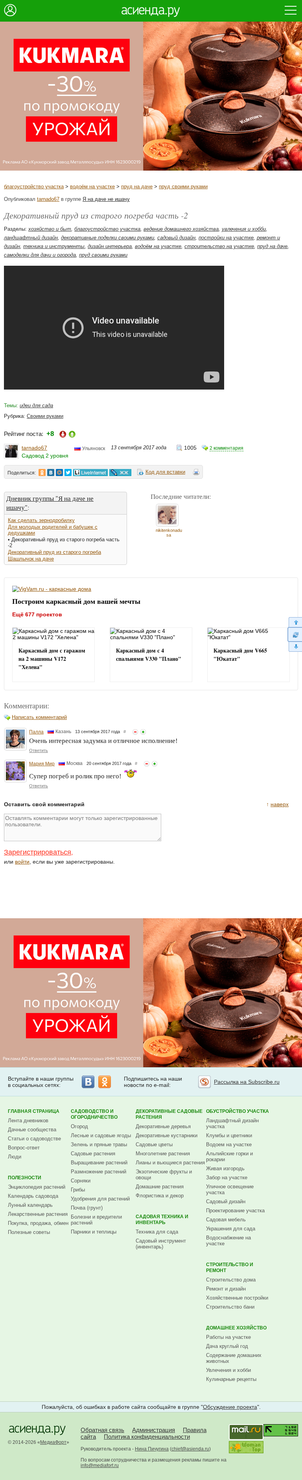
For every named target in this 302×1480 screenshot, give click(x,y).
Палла (36, 732)
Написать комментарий (39, 717)
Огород (79, 1126)
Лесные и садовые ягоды (101, 1135)
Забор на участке (226, 1177)
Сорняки (80, 1181)
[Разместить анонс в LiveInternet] (90, 472)
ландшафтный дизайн (31, 238)
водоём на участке (92, 186)
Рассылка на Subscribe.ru (247, 1082)
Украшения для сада (230, 1229)
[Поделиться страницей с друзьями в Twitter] (68, 472)
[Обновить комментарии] (294, 634)
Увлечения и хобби (228, 1370)
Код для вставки (165, 472)
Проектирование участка (235, 1210)
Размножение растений (98, 1172)
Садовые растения (93, 1153)
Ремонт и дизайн (226, 1289)
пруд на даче (137, 186)
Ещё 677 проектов (37, 614)
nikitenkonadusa (169, 532)
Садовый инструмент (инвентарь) (161, 1244)
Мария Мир (42, 764)
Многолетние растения (163, 1153)
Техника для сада (157, 1232)
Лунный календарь (30, 1205)
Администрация (153, 1430)
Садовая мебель (226, 1220)
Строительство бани (230, 1307)
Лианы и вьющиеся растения (170, 1163)
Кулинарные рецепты (231, 1379)
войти (22, 862)
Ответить (38, 750)
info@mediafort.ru (100, 1465)
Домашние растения (160, 1187)
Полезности (24, 1177)
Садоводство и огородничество (94, 1114)
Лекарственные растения (38, 1214)
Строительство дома (231, 1280)
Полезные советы (29, 1232)
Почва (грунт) (87, 1208)
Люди (14, 1157)
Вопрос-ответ (24, 1148)
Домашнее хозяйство (236, 1328)
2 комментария (226, 448)
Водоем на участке (229, 1144)
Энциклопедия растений (36, 1187)
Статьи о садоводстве (34, 1139)
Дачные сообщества (32, 1130)
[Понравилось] (143, 732)
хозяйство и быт (49, 229)
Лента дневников (28, 1120)
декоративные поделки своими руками (107, 238)
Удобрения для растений (100, 1199)
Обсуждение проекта (230, 1407)
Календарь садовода (33, 1196)
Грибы (78, 1190)
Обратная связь (102, 1430)
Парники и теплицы (93, 1232)
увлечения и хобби (244, 229)
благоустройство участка (34, 186)
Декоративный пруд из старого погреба (54, 552)
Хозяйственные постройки (237, 1298)
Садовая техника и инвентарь (162, 1219)
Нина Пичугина (152, 1449)
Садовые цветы (154, 1144)
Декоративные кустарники (166, 1135)
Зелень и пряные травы (99, 1144)
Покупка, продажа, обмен (38, 1223)
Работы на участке (228, 1337)
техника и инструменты (54, 246)
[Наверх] (294, 622)
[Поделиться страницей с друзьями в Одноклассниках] (42, 472)
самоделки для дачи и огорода (40, 255)
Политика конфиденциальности (147, 1436)
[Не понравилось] (135, 732)
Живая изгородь (225, 1168)
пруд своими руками (183, 186)
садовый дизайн (176, 238)
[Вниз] (294, 647)
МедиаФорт (53, 1442)
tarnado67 (48, 199)
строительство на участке (219, 246)
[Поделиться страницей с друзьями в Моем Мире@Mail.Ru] (59, 472)
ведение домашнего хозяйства (181, 229)
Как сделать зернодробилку (41, 520)
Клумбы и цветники (229, 1135)
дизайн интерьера (110, 246)
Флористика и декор (160, 1196)
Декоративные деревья (163, 1126)
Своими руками (45, 416)
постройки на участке (226, 238)
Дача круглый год (227, 1346)
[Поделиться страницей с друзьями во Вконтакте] (50, 472)
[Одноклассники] (104, 1082)
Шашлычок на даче (31, 559)
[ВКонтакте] (88, 1082)
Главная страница (33, 1111)
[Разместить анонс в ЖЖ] (120, 472)
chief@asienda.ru (190, 1449)
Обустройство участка (237, 1111)
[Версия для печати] (196, 473)
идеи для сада (36, 405)
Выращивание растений (99, 1163)
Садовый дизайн (225, 1201)
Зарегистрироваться (37, 852)
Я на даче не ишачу (106, 199)
